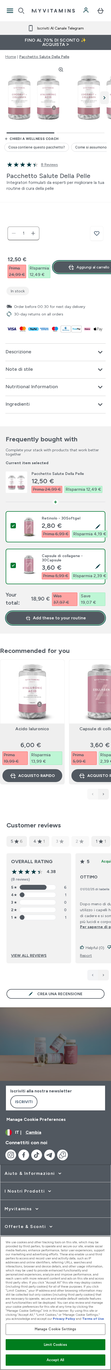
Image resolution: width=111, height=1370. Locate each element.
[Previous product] (92, 794)
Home (10, 56)
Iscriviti (24, 1102)
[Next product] (103, 794)
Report (86, 955)
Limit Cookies (55, 1345)
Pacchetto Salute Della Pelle (44, 56)
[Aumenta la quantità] (33, 233)
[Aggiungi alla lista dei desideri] (96, 233)
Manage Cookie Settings (56, 1329)
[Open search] (21, 10)
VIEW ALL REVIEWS (29, 955)
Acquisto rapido (36, 775)
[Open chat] (62, 1155)
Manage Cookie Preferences (36, 1119)
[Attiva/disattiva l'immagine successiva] (104, 97)
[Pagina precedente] (92, 975)
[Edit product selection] (97, 526)
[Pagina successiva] (103, 975)
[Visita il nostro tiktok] (36, 1155)
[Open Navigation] (10, 10)
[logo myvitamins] (53, 10)
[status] (23, 233)
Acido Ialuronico (32, 728)
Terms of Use (93, 1319)
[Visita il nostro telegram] (49, 1155)
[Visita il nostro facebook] (23, 1155)
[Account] (86, 10)
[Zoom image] (61, 69)
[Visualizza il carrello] (100, 10)
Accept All (55, 1360)
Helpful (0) (95, 948)
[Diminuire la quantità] (14, 233)
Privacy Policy (64, 1319)
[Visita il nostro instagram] (10, 1155)
